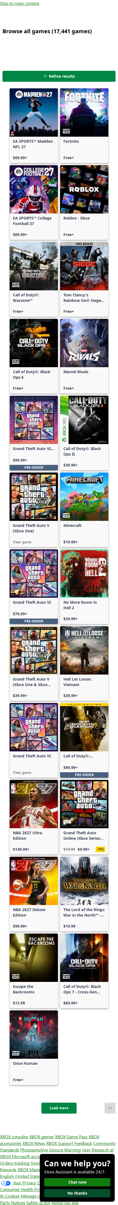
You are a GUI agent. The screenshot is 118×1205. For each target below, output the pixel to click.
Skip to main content (19, 3)
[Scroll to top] (110, 1108)
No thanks (77, 1193)
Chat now (77, 1182)
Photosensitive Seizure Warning (50, 1150)
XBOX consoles (14, 1136)
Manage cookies (36, 1196)
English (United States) (21, 1176)
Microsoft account (29, 1156)
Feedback (83, 1143)
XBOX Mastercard (34, 1169)
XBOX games (41, 1136)
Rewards (8, 1169)
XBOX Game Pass (71, 1136)
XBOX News (34, 1143)
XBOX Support (59, 1143)
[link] (34, 125)
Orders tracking (15, 1163)
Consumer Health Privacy (24, 1189)
